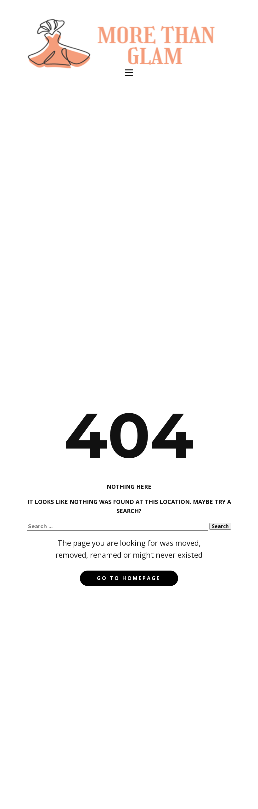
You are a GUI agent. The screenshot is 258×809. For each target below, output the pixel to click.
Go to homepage (128, 578)
